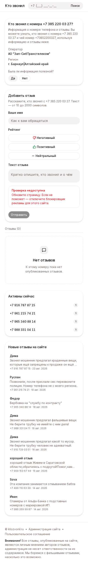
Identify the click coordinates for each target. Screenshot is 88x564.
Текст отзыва (18, 165)
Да (13, 78)
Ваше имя (15, 112)
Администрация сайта (44, 529)
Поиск (75, 5)
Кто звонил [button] (15, 5)
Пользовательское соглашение (27, 534)
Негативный (46, 138)
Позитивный (46, 147)
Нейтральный (46, 156)
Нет (25, 78)
